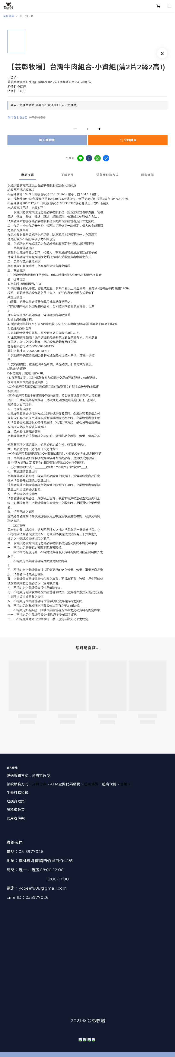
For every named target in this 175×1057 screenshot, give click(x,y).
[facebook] (89, 158)
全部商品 (8, 16)
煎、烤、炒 (27, 16)
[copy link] (106, 158)
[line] (80, 158)
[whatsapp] (97, 158)
